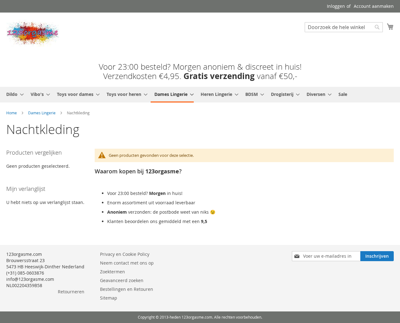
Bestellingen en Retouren (126, 289)
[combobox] (344, 27)
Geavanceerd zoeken (121, 280)
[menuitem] (13, 94)
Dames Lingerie (42, 112)
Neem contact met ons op (127, 263)
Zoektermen (112, 272)
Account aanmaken (374, 6)
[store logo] (32, 33)
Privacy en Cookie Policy (124, 254)
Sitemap (108, 298)
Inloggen (336, 6)
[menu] (200, 94)
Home (11, 112)
